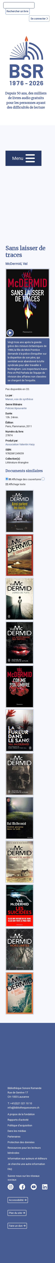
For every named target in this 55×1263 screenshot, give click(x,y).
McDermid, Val (17, 264)
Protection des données (21, 1142)
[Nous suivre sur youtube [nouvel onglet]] (34, 1187)
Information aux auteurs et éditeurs (27, 1158)
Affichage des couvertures (26, 479)
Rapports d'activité (18, 1119)
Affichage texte (17, 484)
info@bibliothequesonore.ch (23, 1107)
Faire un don (16, 1225)
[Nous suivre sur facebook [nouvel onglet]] (22, 1187)
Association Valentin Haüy (20, 444)
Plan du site (15, 1212)
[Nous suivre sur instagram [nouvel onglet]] (11, 1187)
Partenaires (14, 1136)
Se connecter (38, 18)
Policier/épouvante (16, 408)
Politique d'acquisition (20, 1125)
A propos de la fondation (21, 1114)
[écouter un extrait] (10, 332)
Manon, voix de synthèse (19, 399)
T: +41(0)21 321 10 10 (20, 1103)
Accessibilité (16, 1200)
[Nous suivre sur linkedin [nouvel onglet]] (44, 1187)
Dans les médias (17, 1130)
